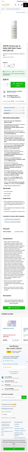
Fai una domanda (15, 307)
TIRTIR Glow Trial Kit (8, 328)
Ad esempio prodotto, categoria (12, 16)
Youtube (14, 417)
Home (2, 8)
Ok (14, 448)
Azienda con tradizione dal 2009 (11, 389)
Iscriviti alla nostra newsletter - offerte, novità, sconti (12, 400)
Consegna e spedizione (20, 430)
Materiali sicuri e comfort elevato (12, 378)
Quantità (4, 84)
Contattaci (16, 424)
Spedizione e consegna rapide (11, 382)
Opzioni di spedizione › (19, 71)
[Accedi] (18, 5)
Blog (2, 434)
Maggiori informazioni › (8, 57)
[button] (15, 5)
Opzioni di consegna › (11, 92)
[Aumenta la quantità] (7, 84)
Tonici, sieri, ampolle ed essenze (12, 221)
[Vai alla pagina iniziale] (5, 5)
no (14, 446)
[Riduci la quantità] (7, 86)
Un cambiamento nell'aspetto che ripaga (13, 386)
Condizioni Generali (19, 428)
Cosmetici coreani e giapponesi (13, 8)
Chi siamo (16, 426)
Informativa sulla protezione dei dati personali (18, 434)
